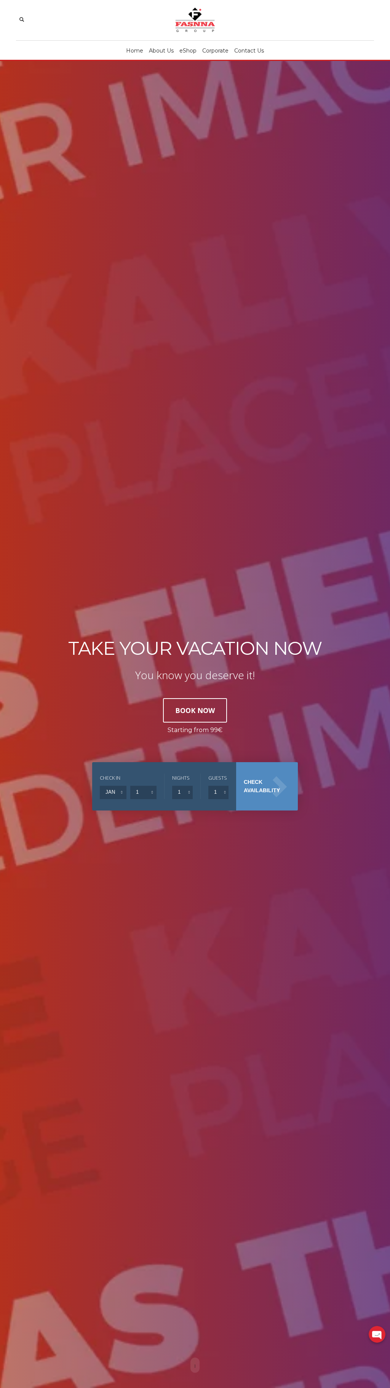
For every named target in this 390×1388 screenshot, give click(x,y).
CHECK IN (110, 777)
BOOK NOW (195, 710)
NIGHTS (181, 777)
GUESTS (217, 777)
